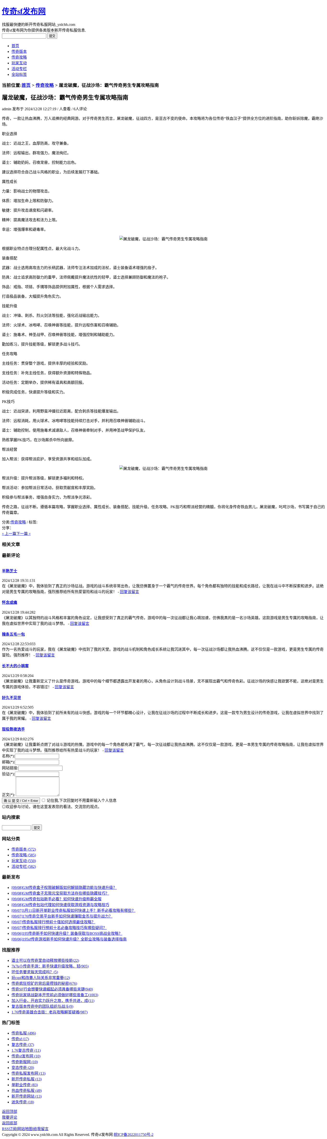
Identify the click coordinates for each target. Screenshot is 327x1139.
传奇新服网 (24, 1062)
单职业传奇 (24, 1085)
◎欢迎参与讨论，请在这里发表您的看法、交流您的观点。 (51, 807)
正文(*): (8, 795)
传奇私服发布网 (28, 1073)
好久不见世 (11, 698)
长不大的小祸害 (15, 666)
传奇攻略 (19, 57)
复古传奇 (22, 1045)
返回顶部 (9, 1112)
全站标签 (19, 74)
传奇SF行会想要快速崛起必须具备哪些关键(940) (52, 989)
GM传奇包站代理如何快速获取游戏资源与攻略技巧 (60, 905)
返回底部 (9, 1123)
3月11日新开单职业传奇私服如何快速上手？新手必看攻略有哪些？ (73, 910)
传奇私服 (23, 1033)
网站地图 (25, 1129)
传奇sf (20, 1039)
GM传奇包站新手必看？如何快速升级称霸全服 (56, 899)
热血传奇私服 (26, 1091)
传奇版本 (19, 52)
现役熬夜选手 (13, 729)
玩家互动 (19, 63)
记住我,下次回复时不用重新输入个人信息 (82, 800)
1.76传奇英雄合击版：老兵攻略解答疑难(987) (49, 1012)
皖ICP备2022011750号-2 (133, 1135)
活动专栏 (19, 69)
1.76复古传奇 (26, 1050)
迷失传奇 (22, 1102)
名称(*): (8, 756)
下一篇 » (23, 534)
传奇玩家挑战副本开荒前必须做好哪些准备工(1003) (54, 995)
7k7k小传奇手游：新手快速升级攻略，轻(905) (50, 966)
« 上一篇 (9, 534)
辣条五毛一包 (13, 634)
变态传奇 (22, 1068)
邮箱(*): (8, 762)
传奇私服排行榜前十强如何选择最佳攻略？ (53, 922)
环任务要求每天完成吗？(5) (34, 972)
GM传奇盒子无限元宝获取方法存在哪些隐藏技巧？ (60, 893)
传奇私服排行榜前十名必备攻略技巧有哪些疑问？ (59, 928)
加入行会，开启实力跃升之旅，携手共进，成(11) (52, 1001)
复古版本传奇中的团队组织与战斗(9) (42, 1006)
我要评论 (9, 1117)
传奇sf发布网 (24, 11)
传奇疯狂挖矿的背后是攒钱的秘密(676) (44, 983)
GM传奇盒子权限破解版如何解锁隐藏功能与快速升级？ (64, 888)
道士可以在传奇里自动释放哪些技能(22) (45, 960)
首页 (15, 46)
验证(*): (8, 774)
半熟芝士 (9, 571)
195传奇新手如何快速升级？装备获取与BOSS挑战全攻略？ (66, 933)
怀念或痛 (9, 602)
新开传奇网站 (26, 1096)
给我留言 (41, 1129)
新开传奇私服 (26, 1079)
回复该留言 (129, 592)
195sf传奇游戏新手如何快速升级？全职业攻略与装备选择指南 (69, 939)
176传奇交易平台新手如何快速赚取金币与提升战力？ (62, 916)
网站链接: (10, 768)
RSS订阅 (9, 1129)
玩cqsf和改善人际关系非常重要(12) (40, 978)
